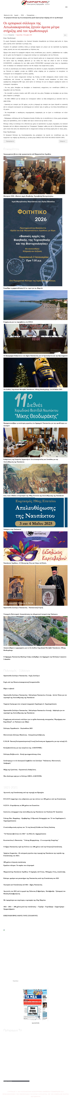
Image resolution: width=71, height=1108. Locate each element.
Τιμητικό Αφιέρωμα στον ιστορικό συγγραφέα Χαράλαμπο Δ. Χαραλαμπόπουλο (30, 704)
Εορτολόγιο (15, 981)
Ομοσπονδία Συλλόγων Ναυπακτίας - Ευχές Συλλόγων (21, 676)
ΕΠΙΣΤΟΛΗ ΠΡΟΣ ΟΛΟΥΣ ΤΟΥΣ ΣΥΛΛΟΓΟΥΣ (20, 915)
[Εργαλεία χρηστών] (65, 35)
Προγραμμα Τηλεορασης (7, 1081)
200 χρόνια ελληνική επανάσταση (14, 862)
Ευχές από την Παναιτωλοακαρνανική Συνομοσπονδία (21, 682)
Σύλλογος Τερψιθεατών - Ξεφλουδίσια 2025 (18, 728)
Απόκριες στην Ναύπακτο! (12, 529)
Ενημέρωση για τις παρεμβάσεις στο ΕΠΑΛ (18, 322)
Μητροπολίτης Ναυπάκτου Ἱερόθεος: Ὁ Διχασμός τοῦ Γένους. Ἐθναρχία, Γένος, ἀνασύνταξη (34, 872)
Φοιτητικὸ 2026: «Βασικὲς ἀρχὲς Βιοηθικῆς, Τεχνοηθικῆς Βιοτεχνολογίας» (28, 196)
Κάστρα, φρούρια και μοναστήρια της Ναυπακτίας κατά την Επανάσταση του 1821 (31, 878)
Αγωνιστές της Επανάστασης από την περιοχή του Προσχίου (23, 792)
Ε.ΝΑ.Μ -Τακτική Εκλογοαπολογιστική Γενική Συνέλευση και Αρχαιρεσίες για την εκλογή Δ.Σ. (35, 741)
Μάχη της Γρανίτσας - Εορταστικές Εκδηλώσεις (19, 769)
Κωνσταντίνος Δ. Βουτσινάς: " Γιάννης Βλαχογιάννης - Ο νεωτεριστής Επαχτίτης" (31, 840)
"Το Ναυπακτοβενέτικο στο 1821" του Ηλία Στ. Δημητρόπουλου (24, 834)
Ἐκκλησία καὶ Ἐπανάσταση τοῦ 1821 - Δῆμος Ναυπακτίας (22, 885)
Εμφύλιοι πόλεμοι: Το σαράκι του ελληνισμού (18, 865)
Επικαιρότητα (11, 35)
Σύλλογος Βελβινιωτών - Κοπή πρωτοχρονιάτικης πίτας (22, 754)
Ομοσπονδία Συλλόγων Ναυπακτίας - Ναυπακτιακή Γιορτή (23, 607)
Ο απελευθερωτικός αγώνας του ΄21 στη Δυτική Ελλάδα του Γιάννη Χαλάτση (29, 827)
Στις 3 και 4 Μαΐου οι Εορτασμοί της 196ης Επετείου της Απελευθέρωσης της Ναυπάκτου (33, 495)
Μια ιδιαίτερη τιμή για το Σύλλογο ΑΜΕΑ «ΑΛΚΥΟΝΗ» (22, 776)
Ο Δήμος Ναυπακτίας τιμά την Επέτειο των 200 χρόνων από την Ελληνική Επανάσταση (32, 847)
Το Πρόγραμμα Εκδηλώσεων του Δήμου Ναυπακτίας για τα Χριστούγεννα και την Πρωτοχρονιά (35, 356)
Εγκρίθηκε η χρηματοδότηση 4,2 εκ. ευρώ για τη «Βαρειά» (23, 288)
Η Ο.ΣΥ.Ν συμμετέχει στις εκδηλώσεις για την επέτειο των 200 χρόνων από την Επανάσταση (34, 799)
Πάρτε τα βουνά (8, 688)
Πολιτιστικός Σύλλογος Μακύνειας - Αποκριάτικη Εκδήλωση (24, 735)
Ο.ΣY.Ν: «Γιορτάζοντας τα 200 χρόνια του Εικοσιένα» (21, 805)
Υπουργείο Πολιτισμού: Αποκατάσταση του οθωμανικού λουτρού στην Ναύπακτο (30, 614)
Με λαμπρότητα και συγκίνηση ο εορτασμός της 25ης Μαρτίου (24, 900)
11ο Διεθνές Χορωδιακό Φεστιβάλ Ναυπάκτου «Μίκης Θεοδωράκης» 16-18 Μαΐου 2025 (32, 389)
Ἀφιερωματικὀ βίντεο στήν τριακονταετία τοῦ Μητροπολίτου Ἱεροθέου (27, 154)
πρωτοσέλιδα (35, 1023)
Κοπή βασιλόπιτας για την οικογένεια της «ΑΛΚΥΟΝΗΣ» (22, 748)
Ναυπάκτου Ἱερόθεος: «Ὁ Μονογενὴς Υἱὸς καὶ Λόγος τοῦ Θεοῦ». (25, 563)
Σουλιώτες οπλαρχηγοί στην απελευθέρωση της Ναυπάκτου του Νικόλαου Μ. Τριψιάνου (33, 812)
